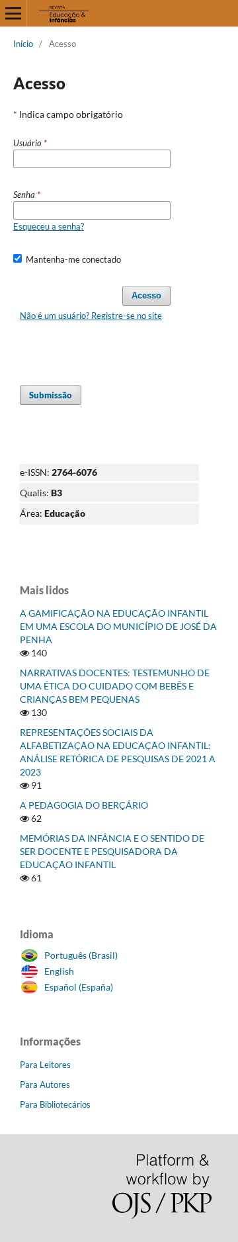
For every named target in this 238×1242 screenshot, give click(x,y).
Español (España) (78, 987)
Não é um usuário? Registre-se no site (91, 315)
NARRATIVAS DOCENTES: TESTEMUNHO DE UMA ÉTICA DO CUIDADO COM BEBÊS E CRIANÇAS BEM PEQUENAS (115, 686)
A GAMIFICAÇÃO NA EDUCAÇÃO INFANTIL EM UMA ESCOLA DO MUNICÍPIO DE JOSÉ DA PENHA (118, 626)
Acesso (146, 295)
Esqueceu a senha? (48, 226)
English (59, 971)
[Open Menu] (13, 13)
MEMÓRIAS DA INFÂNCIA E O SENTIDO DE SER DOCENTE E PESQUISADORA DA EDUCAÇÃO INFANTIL (112, 851)
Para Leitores (45, 1064)
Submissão (50, 395)
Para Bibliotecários (55, 1104)
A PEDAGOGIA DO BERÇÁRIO (84, 805)
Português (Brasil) (81, 955)
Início (23, 43)
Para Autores (45, 1084)
